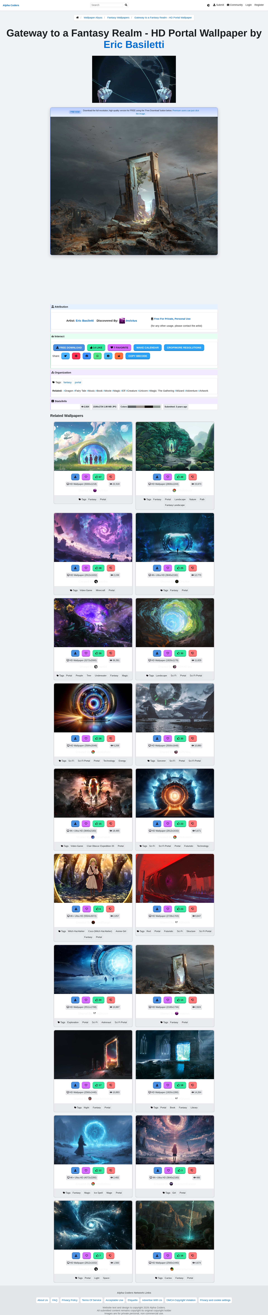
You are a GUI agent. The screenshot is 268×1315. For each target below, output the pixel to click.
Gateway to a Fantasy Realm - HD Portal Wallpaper (163, 17)
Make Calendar (148, 347)
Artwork (203, 390)
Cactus (168, 1278)
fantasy (68, 382)
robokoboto (184, 490)
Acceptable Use (114, 1300)
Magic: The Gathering (162, 390)
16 (181, 1255)
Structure (190, 931)
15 (99, 823)
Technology (109, 761)
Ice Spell (98, 1193)
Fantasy (92, 499)
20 (99, 1000)
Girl (174, 1193)
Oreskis (184, 581)
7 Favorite (120, 347)
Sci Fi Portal (196, 675)
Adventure (191, 390)
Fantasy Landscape (175, 505)
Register (259, 4)
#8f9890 (156, 407)
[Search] (126, 5)
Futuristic (188, 846)
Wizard (180, 390)
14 (181, 1000)
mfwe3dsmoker (102, 1098)
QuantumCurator (185, 1183)
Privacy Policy (69, 1300)
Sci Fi (173, 675)
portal (78, 382)
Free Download (70, 347)
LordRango (103, 922)
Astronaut (106, 1022)
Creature (132, 390)
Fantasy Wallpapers (118, 17)
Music (91, 390)
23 (181, 823)
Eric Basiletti (134, 44)
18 (181, 1085)
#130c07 (149, 407)
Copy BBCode (137, 356)
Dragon (69, 390)
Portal (103, 499)
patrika (103, 581)
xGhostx (184, 922)
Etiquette (133, 1300)
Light (96, 1278)
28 (99, 568)
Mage (109, 1193)
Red (149, 931)
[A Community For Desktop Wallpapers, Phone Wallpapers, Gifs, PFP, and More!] (77, 17)
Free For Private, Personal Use (172, 318)
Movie (107, 390)
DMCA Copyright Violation (181, 1300)
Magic (116, 390)
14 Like (97, 347)
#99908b (140, 407)
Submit (220, 4)
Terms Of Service (91, 1300)
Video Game (86, 590)
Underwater (101, 675)
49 (181, 477)
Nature (192, 499)
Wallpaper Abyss (93, 17)
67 (99, 477)
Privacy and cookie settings (215, 1300)
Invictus (131, 320)
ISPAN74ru (184, 666)
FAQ (54, 1300)
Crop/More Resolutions (184, 347)
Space (106, 1278)
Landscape (180, 499)
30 (181, 653)
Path (202, 499)
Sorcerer (161, 761)
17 (99, 1085)
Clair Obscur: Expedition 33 (100, 846)
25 (181, 568)
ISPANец (184, 751)
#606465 (132, 407)
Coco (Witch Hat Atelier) (100, 931)
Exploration (73, 1022)
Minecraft (100, 590)
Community (236, 4)
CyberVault (102, 837)
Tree (89, 675)
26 (99, 653)
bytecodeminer (184, 1269)
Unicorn (143, 390)
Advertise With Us (152, 1300)
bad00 (102, 666)
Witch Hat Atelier (76, 931)
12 (99, 1170)
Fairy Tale (80, 390)
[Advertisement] (134, 278)
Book (99, 390)
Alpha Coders (11, 5)
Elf (123, 390)
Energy (122, 761)
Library (194, 1107)
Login (249, 4)
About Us (43, 1300)
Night (86, 1107)
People (79, 675)
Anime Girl (121, 931)
